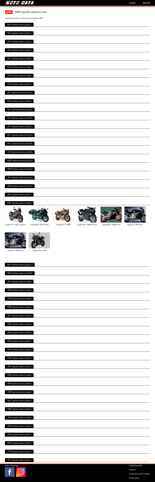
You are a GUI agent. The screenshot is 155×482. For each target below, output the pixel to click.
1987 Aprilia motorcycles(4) (19, 400)
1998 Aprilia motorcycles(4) (19, 307)
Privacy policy (134, 478)
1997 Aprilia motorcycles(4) (19, 316)
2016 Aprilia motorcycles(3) (19, 101)
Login (132, 3)
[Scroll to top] (145, 470)
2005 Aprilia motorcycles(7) (19, 194)
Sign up (146, 3)
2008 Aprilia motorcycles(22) (19, 169)
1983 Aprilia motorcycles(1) (19, 434)
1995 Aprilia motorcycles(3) (19, 332)
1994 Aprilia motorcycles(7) (19, 341)
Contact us (132, 470)
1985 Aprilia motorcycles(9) (19, 417)
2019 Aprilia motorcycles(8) (19, 75)
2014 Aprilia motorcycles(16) (19, 118)
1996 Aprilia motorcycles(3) (19, 324)
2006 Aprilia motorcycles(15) (19, 186)
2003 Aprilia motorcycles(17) (19, 265)
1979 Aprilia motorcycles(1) (19, 451)
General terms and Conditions (139, 474)
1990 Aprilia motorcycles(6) (19, 375)
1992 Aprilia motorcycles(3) (19, 358)
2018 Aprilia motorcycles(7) (19, 84)
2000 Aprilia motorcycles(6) (19, 290)
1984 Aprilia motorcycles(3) (19, 426)
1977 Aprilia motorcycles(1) (19, 460)
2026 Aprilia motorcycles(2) (19, 25)
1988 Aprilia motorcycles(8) (19, 392)
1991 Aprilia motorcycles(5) (19, 366)
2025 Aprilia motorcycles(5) (19, 33)
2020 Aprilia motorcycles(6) (19, 67)
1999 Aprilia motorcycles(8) (19, 299)
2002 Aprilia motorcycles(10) (19, 273)
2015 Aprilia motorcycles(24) (19, 109)
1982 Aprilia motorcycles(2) (19, 443)
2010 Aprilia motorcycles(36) (19, 152)
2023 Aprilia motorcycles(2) (19, 42)
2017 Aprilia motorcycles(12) (19, 92)
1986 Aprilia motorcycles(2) (19, 409)
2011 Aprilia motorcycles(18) (19, 143)
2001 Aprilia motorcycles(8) (19, 282)
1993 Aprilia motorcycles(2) (19, 349)
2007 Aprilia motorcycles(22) (19, 177)
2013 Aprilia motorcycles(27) (19, 126)
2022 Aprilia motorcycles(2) (19, 50)
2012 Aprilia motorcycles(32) (19, 135)
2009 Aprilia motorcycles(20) (19, 160)
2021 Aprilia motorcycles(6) (19, 59)
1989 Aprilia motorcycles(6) (19, 383)
